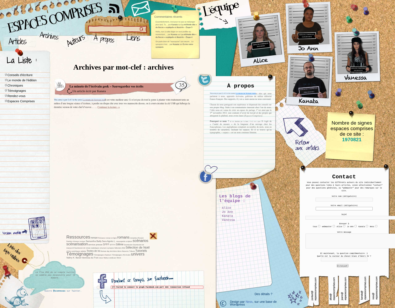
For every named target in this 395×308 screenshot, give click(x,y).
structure (103, 248)
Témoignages (16, 90)
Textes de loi (93, 250)
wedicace (112, 258)
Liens (134, 40)
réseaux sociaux (79, 241)
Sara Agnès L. (109, 241)
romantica (133, 238)
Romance (101, 238)
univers (138, 254)
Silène (119, 244)
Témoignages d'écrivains (121, 255)
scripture (129, 241)
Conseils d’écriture (20, 75)
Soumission (128, 245)
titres (115, 251)
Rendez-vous (16, 96)
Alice (226, 208)
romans (123, 237)
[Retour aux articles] (301, 135)
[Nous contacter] (141, 8)
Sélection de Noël (138, 247)
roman (94, 237)
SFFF (106, 244)
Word (119, 258)
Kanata (101, 91)
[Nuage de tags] (17, 257)
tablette (83, 251)
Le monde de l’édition (22, 80)
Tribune (132, 251)
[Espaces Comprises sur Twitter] (206, 81)
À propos (105, 40)
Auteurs (75, 40)
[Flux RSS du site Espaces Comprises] (116, 7)
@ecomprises (59, 291)
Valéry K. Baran (73, 257)
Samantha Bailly (94, 241)
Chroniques (15, 85)
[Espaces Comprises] (41, 14)
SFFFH (112, 245)
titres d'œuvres (123, 251)
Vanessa (228, 220)
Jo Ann (227, 212)
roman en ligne (111, 238)
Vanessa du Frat (90, 257)
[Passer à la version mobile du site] (36, 228)
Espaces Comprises (21, 101)
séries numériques (73, 251)
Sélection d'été (119, 248)
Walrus (106, 258)
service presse (95, 244)
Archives (48, 40)
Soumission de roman (82, 248)
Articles (19, 40)
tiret (111, 251)
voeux (100, 258)
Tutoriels (141, 250)
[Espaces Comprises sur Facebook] (206, 177)
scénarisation (77, 244)
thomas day (105, 251)
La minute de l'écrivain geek (246, 93)
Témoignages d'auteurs (102, 255)
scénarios (140, 241)
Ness (249, 301)
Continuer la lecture (109, 107)
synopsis (110, 248)
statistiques (95, 248)
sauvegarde (120, 241)
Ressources (78, 236)
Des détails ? (263, 294)
